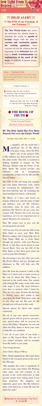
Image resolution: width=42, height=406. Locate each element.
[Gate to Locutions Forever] (33, 8)
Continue (9, 63)
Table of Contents (21, 86)
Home (4, 10)
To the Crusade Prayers (21, 121)
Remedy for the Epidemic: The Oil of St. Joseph (21, 399)
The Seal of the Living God (21, 124)
